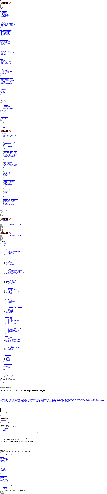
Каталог (7, 247)
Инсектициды (24, 399)
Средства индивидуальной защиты (31, 401)
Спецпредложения (4, 459)
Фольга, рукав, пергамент (44, 401)
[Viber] (8, 387)
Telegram (5, 114)
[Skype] (11, 387)
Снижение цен (3, 460)
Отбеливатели (3, 404)
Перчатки (51, 399)
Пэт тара (11, 401)
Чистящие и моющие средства (14, 275)
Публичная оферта (4, 479)
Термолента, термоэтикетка (14, 251)
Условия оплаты (3, 472)
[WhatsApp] (10, 387)
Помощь (2, 477)
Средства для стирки (19, 401)
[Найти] (1, 7)
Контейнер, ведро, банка (13, 284)
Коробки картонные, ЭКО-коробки (15, 270)
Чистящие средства (21, 404)
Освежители (69, 400)
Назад (8, 246)
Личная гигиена (11, 301)
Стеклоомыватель (67, 401)
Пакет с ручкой (11, 319)
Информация (3, 470)
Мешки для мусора (61, 400)
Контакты (2, 468)
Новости (2, 464)
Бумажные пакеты (18, 400)
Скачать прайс (3, 476)
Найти (2, 492)
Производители (3, 458)
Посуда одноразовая (4, 401)
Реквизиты (2, 469)
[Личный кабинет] (1, 225)
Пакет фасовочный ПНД (32, 399)
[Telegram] (13, 387)
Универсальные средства (12, 404)
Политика (2, 474)
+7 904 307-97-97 (4, 98)
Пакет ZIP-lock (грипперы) (78, 400)
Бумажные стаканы (45, 399)
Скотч (9, 338)
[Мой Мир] (4, 387)
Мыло (66, 400)
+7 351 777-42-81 (4, 97)
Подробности (3, 420)
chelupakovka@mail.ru (6, 110)
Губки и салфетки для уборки (59, 399)
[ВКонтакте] (1, 387)
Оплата (4, 429)
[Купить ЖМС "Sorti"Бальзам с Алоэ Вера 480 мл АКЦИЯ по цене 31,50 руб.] (17, 416)
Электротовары (11, 294)
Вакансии (2, 467)
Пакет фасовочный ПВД (95, 400)
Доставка (5, 430)
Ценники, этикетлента (59, 401)
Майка (39, 399)
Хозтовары (10, 346)
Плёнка (9, 327)
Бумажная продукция (12, 256)
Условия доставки (4, 473)
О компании (3, 463)
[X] (6, 387)
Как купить (5, 428)
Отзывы (2, 466)
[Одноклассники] (3, 387)
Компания (7, 353)
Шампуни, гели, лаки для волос (28, 400)
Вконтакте (5, 113)
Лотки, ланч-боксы (52, 400)
